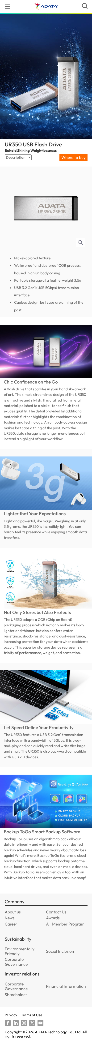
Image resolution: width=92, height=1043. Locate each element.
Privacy (11, 1014)
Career (11, 924)
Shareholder (16, 994)
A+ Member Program (65, 924)
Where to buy (73, 157)
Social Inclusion (60, 951)
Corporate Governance (16, 962)
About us (13, 912)
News (9, 918)
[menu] (7, 6)
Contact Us (56, 912)
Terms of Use (31, 1014)
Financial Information (66, 986)
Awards (52, 918)
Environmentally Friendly (19, 951)
